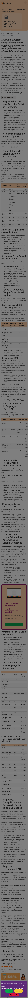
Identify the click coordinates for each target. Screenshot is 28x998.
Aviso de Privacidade (6, 988)
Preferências (9, 991)
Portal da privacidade (18, 988)
